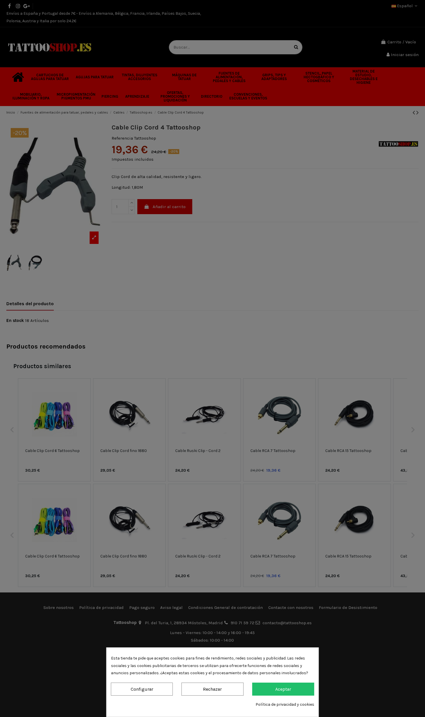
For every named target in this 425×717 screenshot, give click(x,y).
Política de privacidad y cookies (285, 704)
